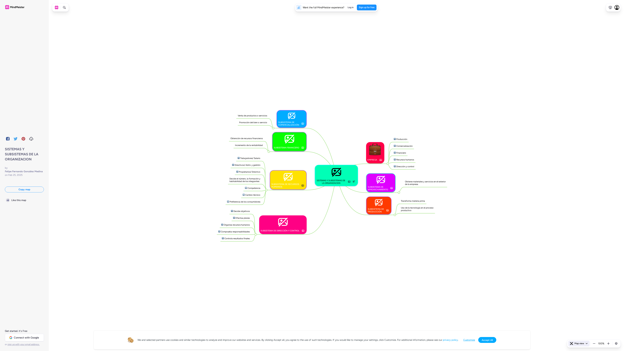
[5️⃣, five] (223, 238)
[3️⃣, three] (237, 171)
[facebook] (8, 139)
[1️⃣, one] (239, 158)
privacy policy (450, 339)
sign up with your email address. (23, 344)
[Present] (610, 7)
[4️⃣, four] (219, 231)
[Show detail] (616, 343)
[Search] (64, 7)
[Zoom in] (608, 343)
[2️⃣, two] (233, 165)
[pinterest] (23, 139)
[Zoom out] (594, 343)
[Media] (349, 181)
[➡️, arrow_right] (246, 188)
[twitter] (16, 139)
